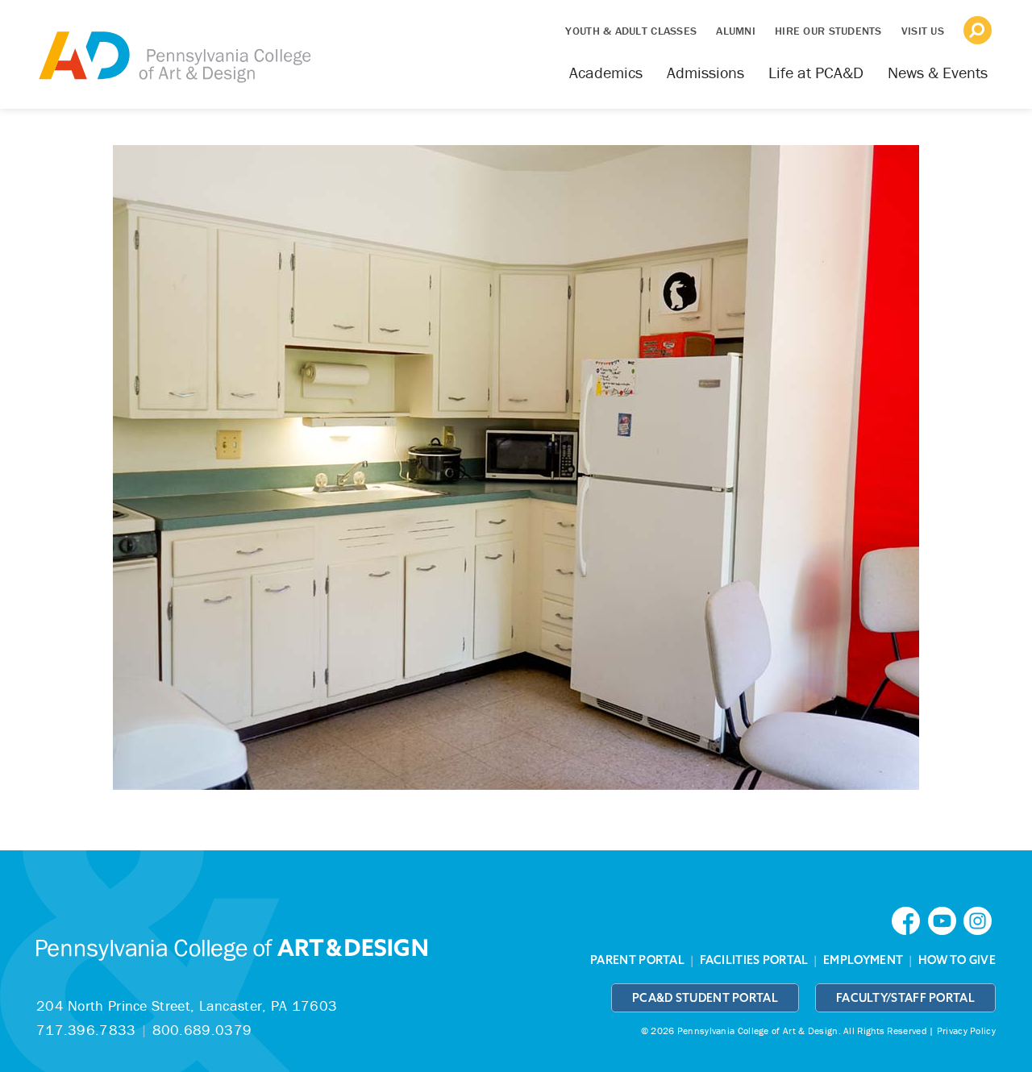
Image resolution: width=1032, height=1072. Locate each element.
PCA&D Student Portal (705, 998)
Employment (863, 960)
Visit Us (922, 30)
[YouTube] (945, 919)
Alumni (735, 30)
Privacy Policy (966, 1030)
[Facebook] (909, 919)
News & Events (938, 72)
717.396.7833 (86, 1029)
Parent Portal (637, 960)
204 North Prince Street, (186, 1005)
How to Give (957, 960)
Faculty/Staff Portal (905, 998)
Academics (606, 72)
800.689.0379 (202, 1029)
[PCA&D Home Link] (173, 46)
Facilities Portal (754, 960)
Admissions (705, 72)
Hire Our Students (828, 30)
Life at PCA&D (815, 72)
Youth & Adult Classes (631, 30)
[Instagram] (979, 919)
